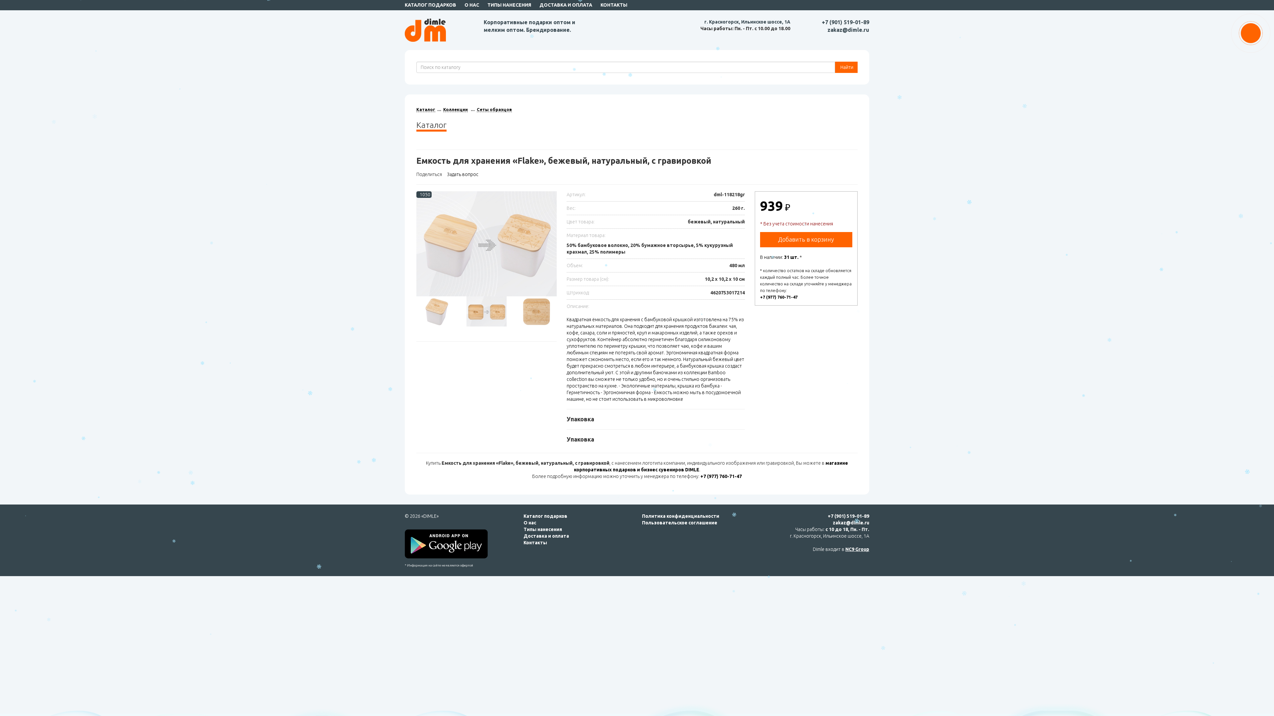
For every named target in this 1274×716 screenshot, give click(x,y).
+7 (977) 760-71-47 (779, 297)
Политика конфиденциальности (680, 516)
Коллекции (455, 109)
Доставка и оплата (565, 5)
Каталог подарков (430, 5)
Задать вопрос (462, 174)
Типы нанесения (509, 5)
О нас (471, 5)
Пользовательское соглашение (679, 522)
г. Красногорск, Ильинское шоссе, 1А (747, 22)
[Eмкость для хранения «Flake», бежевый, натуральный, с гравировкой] (486, 243)
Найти (846, 67)
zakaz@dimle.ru (848, 30)
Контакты (614, 5)
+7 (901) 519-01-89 (845, 22)
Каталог (425, 109)
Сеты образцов (494, 109)
